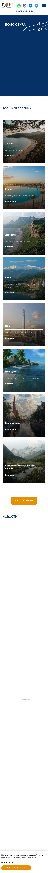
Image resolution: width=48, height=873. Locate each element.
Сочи (8, 277)
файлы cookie (19, 855)
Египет (9, 189)
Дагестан (10, 234)
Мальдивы (11, 371)
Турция (9, 143)
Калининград (12, 423)
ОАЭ (7, 326)
